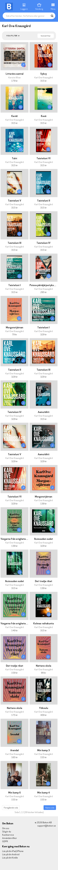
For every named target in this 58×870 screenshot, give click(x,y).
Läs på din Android (10, 854)
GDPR (5, 841)
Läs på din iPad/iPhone (12, 850)
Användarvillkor (9, 837)
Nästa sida (49, 807)
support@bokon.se (46, 825)
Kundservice (8, 834)
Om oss (5, 828)
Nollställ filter (46, 36)
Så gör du (6, 831)
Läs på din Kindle (10, 857)
